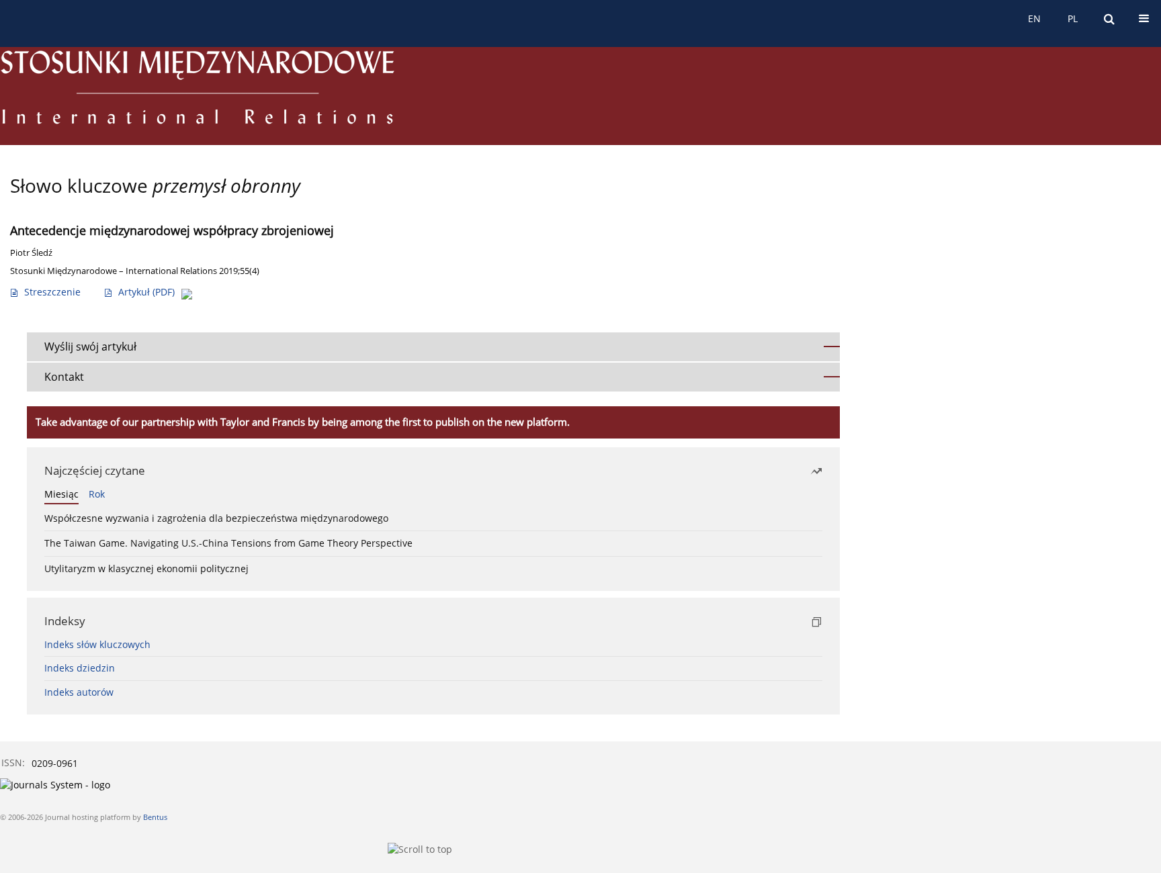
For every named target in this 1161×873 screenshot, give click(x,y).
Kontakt (64, 376)
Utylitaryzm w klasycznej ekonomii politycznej (146, 568)
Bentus (155, 817)
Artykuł (146, 291)
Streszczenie (52, 291)
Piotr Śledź (31, 253)
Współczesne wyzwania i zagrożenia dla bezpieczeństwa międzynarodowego (216, 518)
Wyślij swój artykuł (90, 346)
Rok (97, 494)
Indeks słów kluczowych (97, 644)
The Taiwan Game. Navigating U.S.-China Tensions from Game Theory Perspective (228, 543)
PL (1073, 18)
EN (1034, 18)
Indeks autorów (79, 692)
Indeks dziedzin (79, 667)
